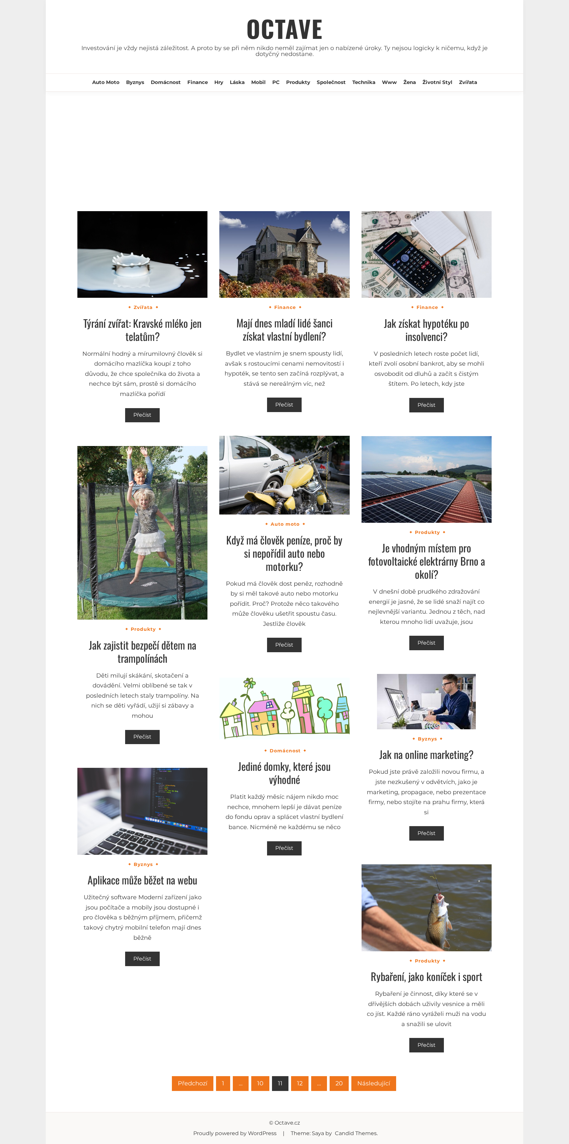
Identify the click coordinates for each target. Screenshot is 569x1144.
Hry (218, 82)
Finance (197, 82)
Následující (373, 1083)
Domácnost (166, 82)
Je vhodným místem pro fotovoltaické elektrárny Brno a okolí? (426, 561)
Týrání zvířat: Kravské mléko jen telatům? (142, 329)
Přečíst (142, 415)
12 (300, 1083)
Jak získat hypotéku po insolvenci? (426, 329)
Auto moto (106, 82)
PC (276, 82)
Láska (237, 82)
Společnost (331, 82)
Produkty (298, 82)
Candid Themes (356, 1133)
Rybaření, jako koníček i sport (426, 976)
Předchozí (192, 1083)
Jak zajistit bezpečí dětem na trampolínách (142, 651)
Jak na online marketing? (426, 754)
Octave (284, 28)
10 (260, 1083)
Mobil (258, 82)
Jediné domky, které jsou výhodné (284, 772)
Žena (409, 82)
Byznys (135, 82)
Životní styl (437, 82)
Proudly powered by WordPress (235, 1133)
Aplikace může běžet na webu (142, 879)
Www (389, 82)
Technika (363, 82)
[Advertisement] (284, 141)
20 (339, 1083)
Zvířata (468, 82)
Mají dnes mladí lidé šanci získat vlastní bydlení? (284, 329)
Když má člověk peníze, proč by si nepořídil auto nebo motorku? (284, 553)
